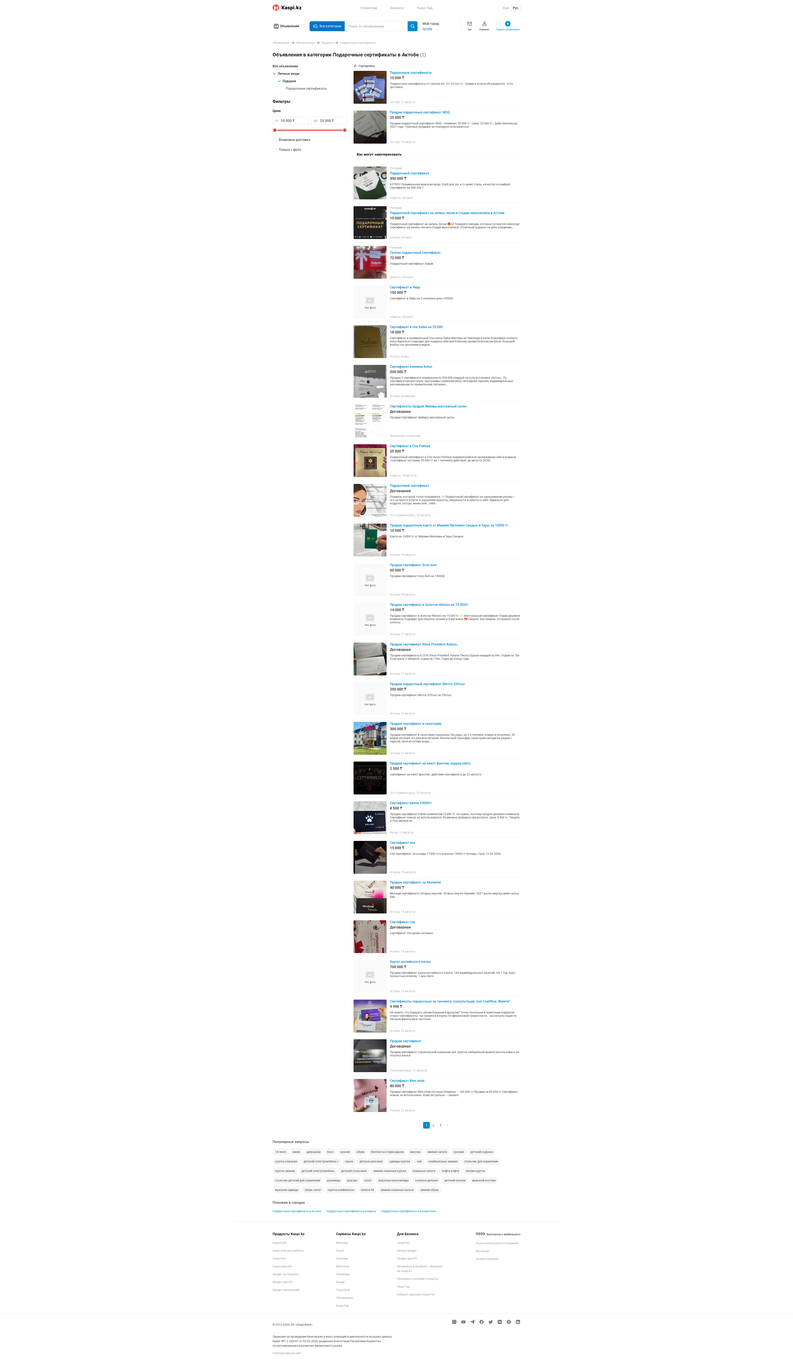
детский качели (454, 1180)
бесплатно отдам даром (387, 1152)
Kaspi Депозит (282, 1266)
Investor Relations (487, 1259)
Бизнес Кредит (407, 1250)
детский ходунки (481, 1152)
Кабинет (484, 29)
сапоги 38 (367, 1190)
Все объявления (285, 66)
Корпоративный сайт (287, 1353)
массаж (415, 1152)
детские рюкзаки (371, 1161)
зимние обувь (429, 1190)
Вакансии (482, 1251)
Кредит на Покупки (286, 1274)
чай (419, 1161)
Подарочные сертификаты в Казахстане (408, 1211)
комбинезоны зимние (443, 1161)
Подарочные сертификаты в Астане (297, 1211)
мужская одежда (286, 1190)
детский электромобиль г (321, 1161)
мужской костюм (483, 1180)
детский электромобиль (318, 1171)
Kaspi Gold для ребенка (288, 1250)
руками (459, 1152)
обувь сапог (313, 1190)
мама (296, 1152)
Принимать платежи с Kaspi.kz (417, 1278)
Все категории (330, 26)
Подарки (289, 81)
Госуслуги (342, 1290)
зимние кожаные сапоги (397, 1190)
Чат (470, 29)
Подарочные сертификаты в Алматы (351, 1211)
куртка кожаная (286, 1161)
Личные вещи (288, 74)
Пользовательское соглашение (497, 1243)
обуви (360, 1152)
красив (345, 1152)
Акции (340, 1282)
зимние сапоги (437, 1152)
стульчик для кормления (481, 1161)
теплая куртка (475, 1171)
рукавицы (334, 1180)
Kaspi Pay (403, 1242)
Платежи (342, 1258)
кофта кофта (450, 1171)
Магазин (342, 1242)
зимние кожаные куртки (389, 1171)
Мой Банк (342, 1266)
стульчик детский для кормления (297, 1180)
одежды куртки (399, 1161)
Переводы (343, 1274)
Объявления (289, 26)
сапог (368, 1180)
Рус (516, 8)
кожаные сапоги (424, 1171)
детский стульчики (354, 1171)
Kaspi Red (279, 1258)
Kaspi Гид (342, 1305)
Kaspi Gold (279, 1242)
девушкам (314, 1152)
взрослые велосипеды (393, 1180)
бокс (330, 1152)
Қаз (506, 8)
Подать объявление (508, 29)
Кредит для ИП (283, 1282)
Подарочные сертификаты (306, 88)
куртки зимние (285, 1171)
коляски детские (426, 1180)
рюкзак (352, 1180)
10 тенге (280, 1152)
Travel (340, 1250)
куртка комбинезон (341, 1190)
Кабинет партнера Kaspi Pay (416, 1294)
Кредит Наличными (286, 1290)
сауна (349, 1161)
